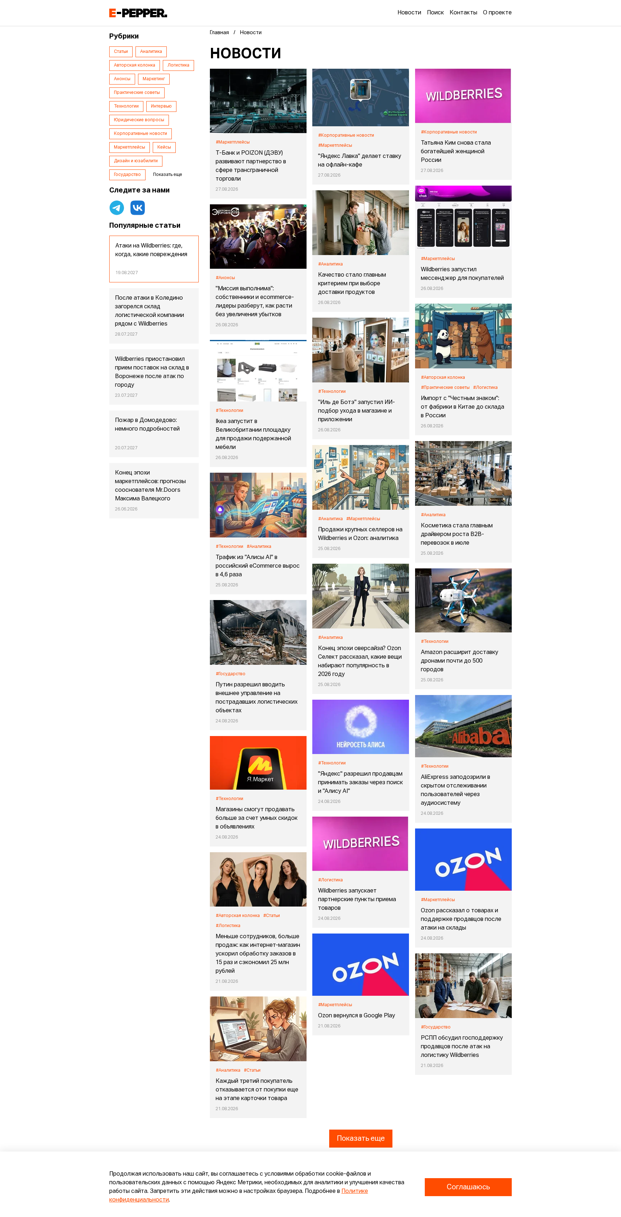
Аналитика (151, 52)
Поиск (435, 13)
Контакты (463, 13)
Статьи (121, 52)
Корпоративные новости (140, 134)
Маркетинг (154, 79)
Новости (409, 13)
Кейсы (164, 147)
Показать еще (361, 1138)
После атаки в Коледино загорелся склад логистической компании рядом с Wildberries (149, 311)
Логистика (178, 65)
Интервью (161, 106)
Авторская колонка (134, 65)
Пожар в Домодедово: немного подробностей (147, 425)
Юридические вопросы (139, 120)
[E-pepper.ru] (138, 13)
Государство (127, 175)
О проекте (497, 13)
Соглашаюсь (468, 1187)
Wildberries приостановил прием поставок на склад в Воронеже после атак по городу (152, 372)
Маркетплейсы (129, 147)
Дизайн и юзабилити (136, 161)
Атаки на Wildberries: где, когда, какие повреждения (151, 250)
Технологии (126, 106)
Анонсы (122, 79)
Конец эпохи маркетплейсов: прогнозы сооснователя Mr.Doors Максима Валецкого (150, 486)
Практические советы (137, 93)
